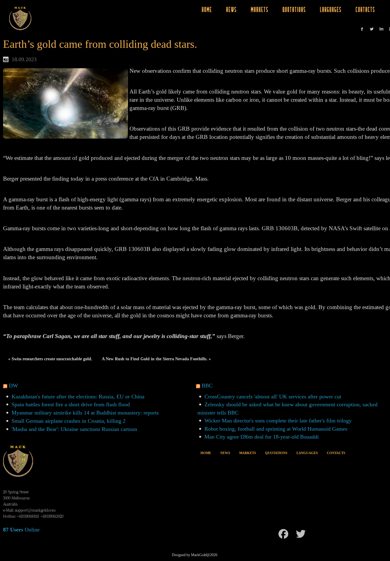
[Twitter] (300, 534)
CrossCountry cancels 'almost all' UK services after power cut (272, 396)
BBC (207, 386)
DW (13, 386)
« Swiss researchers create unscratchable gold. (50, 359)
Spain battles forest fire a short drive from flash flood (71, 404)
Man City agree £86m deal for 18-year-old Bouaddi (261, 437)
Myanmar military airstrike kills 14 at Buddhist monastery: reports (85, 413)
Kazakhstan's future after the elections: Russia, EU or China (78, 396)
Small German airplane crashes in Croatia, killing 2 (69, 421)
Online (21, 530)
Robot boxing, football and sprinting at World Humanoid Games (275, 429)
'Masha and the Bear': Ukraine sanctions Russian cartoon (74, 429)
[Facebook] (283, 534)
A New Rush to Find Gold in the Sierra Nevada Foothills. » (156, 359)
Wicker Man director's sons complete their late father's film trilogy (278, 421)
